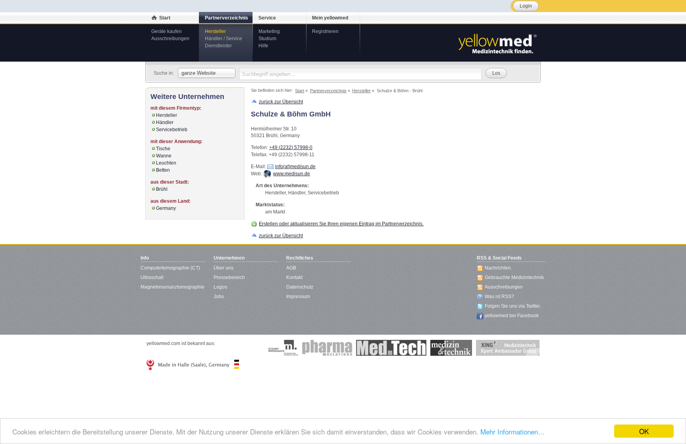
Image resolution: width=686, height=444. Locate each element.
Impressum (298, 296)
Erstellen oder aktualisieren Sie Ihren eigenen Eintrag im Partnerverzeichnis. (341, 224)
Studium (267, 38)
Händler (164, 122)
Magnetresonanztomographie (172, 287)
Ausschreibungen (170, 38)
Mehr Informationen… (512, 431)
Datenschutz (299, 287)
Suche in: (164, 73)
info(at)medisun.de (295, 166)
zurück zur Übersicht (281, 102)
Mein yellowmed (330, 18)
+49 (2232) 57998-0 (290, 147)
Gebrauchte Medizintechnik (514, 277)
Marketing (269, 31)
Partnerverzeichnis (226, 18)
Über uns (223, 268)
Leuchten (166, 163)
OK (644, 431)
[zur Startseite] (497, 43)
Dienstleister (218, 45)
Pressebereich (229, 277)
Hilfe (263, 45)
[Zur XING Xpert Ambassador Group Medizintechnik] (508, 348)
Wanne (164, 156)
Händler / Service (223, 38)
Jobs (219, 296)
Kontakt (294, 277)
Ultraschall (152, 277)
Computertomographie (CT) (170, 268)
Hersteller (215, 31)
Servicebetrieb (171, 129)
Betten (163, 170)
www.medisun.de (291, 173)
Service (267, 18)
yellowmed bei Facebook (512, 315)
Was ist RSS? (499, 296)
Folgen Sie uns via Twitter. (513, 306)
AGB (291, 268)
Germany (166, 208)
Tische (163, 148)
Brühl (162, 189)
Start (164, 18)
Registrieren (325, 31)
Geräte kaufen (166, 31)
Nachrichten (498, 268)
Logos (220, 287)
